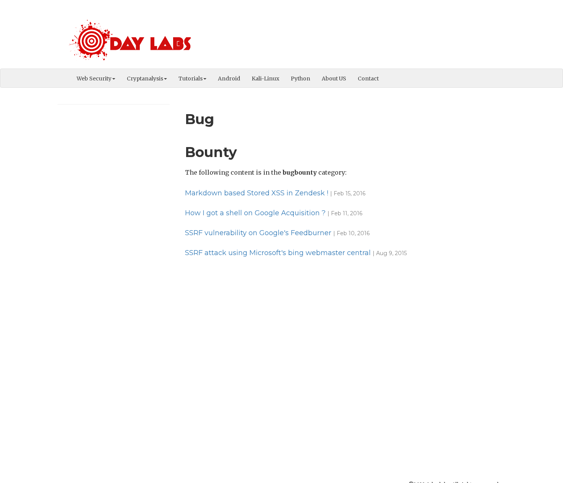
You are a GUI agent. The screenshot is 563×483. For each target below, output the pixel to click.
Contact (368, 78)
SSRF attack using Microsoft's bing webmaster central (278, 253)
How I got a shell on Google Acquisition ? (255, 213)
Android (229, 78)
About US (334, 78)
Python (300, 78)
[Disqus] (342, 364)
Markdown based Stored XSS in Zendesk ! (256, 193)
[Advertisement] (366, 36)
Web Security (94, 78)
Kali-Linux (265, 78)
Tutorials (190, 78)
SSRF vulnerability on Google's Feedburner (258, 233)
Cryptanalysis (145, 78)
